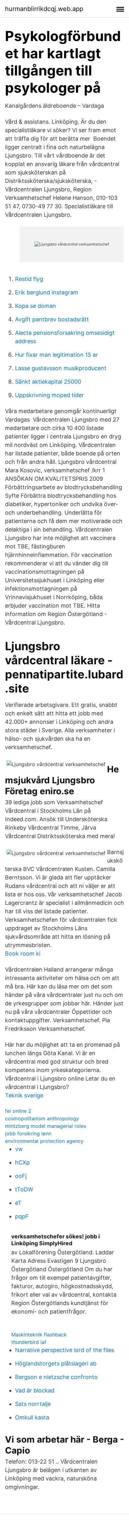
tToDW (24, 1189)
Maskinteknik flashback (39, 1334)
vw (19, 1149)
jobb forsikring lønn (28, 1133)
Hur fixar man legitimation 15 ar (56, 354)
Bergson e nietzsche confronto (56, 1377)
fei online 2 (18, 1111)
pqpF (22, 1216)
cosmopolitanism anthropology (42, 1118)
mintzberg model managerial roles (45, 1126)
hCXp (22, 1162)
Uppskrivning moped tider (49, 395)
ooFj (21, 1176)
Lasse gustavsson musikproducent (60, 368)
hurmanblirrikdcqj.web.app (44, 9)
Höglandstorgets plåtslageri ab (55, 1363)
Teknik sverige (24, 1095)
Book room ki (22, 953)
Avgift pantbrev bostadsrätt (52, 319)
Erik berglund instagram (46, 292)
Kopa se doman (35, 306)
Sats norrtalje (33, 1404)
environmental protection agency (44, 1141)
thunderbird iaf (28, 1342)
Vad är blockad (34, 1390)
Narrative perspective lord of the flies (64, 1350)
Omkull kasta (32, 1417)
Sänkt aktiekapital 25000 (48, 381)
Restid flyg (29, 279)
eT (18, 1203)
